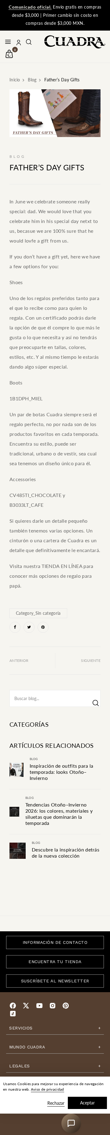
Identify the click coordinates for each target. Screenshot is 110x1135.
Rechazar (55, 1103)
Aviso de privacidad (47, 1089)
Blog (34, 759)
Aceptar (87, 1102)
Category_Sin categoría (38, 613)
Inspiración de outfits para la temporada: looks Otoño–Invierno (62, 772)
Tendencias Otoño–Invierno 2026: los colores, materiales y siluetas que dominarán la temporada (59, 814)
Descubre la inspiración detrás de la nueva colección (65, 853)
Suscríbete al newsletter (55, 980)
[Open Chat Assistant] (71, 1123)
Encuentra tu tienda (55, 961)
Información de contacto (55, 942)
